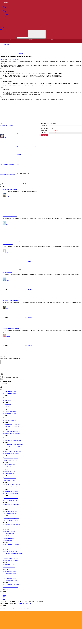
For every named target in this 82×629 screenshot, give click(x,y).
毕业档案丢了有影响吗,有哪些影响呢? (10, 493)
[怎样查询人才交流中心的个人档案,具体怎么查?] (12, 438)
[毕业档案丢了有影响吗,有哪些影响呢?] (10, 491)
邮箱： (2, 374)
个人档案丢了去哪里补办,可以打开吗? (10, 460)
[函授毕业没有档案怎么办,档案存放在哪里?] (11, 544)
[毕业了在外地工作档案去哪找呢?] (9, 411)
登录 (1, 27)
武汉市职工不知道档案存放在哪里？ (10, 400)
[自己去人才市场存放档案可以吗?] (9, 571)
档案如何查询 (10, 125)
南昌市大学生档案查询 (7, 272)
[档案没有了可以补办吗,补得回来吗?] (10, 511)
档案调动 (6, 14)
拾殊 (1, 59)
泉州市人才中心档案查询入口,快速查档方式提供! (12, 446)
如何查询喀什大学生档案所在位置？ (10, 216)
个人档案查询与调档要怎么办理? (9, 393)
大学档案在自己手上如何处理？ (9, 473)
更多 (3, 15)
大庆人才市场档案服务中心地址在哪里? (10, 587)
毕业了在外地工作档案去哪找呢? (9, 413)
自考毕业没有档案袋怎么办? (8, 466)
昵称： (2, 373)
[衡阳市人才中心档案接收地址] (9, 531)
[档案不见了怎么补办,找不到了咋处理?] (10, 498)
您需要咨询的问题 (45, 132)
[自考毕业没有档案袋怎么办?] (9, 464)
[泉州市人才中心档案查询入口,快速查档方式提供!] (13, 444)
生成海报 (19, 154)
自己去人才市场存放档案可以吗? (9, 573)
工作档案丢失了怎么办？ (7, 406)
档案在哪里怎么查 (4, 125)
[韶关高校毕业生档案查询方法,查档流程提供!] (12, 451)
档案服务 (4, 10)
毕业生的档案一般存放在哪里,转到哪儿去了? (11, 433)
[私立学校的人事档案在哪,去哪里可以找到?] (11, 424)
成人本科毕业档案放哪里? (8, 540)
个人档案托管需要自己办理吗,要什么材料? (11, 527)
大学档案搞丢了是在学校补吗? (9, 480)
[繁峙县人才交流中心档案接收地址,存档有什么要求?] (13, 551)
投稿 (1, 29)
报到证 (4, 599)
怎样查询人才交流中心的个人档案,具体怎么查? (12, 440)
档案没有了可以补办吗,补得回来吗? (10, 513)
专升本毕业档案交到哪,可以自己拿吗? (10, 580)
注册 (3, 27)
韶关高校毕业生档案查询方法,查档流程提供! (11, 453)
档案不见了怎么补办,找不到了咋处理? (10, 500)
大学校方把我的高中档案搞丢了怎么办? (10, 520)
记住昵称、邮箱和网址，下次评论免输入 (10, 377)
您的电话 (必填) (44, 128)
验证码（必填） (49, 131)
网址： (1, 376)
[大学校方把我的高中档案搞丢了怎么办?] (11, 518)
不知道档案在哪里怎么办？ (8, 244)
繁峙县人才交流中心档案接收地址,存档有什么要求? (13, 553)
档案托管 (4, 7)
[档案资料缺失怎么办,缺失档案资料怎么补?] (11, 484)
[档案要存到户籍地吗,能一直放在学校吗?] (11, 558)
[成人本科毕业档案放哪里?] (8, 538)
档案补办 (4, 6)
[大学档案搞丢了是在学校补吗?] (9, 478)
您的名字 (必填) (44, 125)
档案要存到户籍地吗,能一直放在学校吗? (10, 560)
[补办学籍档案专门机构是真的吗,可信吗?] (11, 504)
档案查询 (31, 39)
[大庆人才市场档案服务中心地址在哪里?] (11, 584)
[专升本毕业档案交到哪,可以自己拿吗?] (10, 578)
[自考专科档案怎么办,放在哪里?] (9, 564)
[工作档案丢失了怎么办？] (8, 404)
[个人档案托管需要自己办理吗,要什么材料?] (11, 524)
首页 (10, 39)
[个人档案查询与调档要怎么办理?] (9, 391)
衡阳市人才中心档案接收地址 (8, 533)
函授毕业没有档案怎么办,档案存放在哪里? (11, 547)
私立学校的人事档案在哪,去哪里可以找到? (11, 426)
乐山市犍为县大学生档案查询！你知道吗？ (11, 300)
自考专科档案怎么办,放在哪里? (9, 567)
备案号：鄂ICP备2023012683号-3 (25, 603)
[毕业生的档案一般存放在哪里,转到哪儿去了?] (12, 431)
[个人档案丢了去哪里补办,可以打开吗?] (10, 458)
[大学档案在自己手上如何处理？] (9, 471)
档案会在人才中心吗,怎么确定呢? (9, 420)
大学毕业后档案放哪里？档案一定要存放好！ (12, 328)
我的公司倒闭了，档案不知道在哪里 (10, 189)
